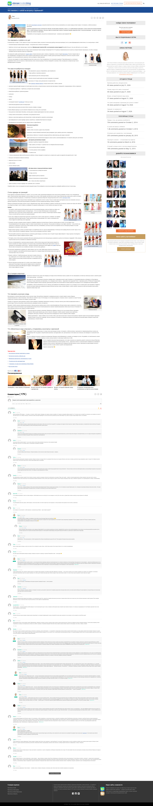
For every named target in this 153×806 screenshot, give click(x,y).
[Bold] (13, 403)
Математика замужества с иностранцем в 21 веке (20, 358)
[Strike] (18, 403)
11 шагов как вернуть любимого (116, 126)
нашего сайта (29, 54)
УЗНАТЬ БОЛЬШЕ (126, 249)
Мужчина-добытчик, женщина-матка (117, 83)
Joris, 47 (122, 218)
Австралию (65, 54)
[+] (29, 403)
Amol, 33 (116, 218)
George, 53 (123, 188)
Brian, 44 (109, 188)
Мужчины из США (12, 787)
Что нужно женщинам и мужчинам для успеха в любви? (122, 102)
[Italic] (15, 403)
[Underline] (16, 403)
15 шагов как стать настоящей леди (17, 361)
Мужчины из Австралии (13, 789)
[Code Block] (25, 403)
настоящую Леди (66, 197)
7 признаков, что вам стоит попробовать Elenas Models (21, 363)
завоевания (84, 733)
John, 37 (122, 198)
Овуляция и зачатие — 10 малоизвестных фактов (121, 139)
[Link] (26, 403)
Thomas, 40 (109, 198)
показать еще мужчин (125, 231)
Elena (25, 527)
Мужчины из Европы (12, 793)
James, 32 (116, 178)
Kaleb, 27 (123, 178)
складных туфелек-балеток (37, 83)
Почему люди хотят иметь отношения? (118, 89)
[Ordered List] (20, 403)
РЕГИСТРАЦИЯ (126, 32)
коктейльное (21, 101)
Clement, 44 (109, 168)
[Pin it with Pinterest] (18, 370)
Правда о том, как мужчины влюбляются (118, 120)
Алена (24, 450)
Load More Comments (55, 773)
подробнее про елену (126, 74)
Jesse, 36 (109, 218)
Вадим (24, 729)
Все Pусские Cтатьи (15, 8)
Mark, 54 (116, 227)
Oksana (24, 560)
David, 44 (116, 168)
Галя (23, 517)
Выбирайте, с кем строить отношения (19, 387)
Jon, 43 (109, 178)
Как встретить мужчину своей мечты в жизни (19, 353)
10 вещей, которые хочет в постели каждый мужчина (122, 146)
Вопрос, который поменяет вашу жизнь (118, 96)
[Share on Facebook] (15, 370)
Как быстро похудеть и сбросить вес (17, 356)
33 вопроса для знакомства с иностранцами (119, 133)
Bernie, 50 (110, 227)
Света (24, 467)
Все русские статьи (13, 366)
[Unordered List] (21, 403)
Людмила (24, 580)
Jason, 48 (110, 208)
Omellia (24, 485)
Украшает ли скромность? (114, 109)
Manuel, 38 (123, 168)
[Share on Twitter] (16, 370)
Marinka (24, 640)
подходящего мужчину (37, 25)
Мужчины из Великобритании (15, 791)
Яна (23, 422)
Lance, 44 (123, 208)
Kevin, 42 (123, 227)
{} (28, 403)
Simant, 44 (116, 188)
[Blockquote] (23, 403)
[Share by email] (20, 370)
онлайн (54, 245)
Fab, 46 (116, 198)
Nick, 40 (116, 208)
